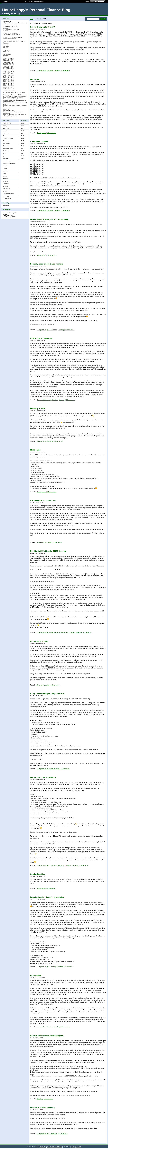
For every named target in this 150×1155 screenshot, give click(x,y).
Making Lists (35, 450)
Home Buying (6, 161)
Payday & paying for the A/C (42, 27)
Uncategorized (7, 198)
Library (5, 168)
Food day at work (37, 408)
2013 (22, 141)
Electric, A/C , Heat (8, 138)
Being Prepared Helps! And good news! (47, 694)
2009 (22, 151)
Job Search (6, 166)
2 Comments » (51, 133)
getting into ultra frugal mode (43, 777)
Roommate (6, 196)
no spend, (50, 632)
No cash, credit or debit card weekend (46, 264)
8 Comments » (65, 210)
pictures (5, 191)
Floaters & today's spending (42, 1108)
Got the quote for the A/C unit (43, 501)
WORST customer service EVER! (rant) (47, 1036)
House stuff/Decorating (9, 163)
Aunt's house (6, 128)
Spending (57, 70)
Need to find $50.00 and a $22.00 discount (48, 551)
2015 (22, 136)
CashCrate (6, 133)
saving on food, (41, 70)
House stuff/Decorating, (44, 400)
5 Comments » (65, 768)
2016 (22, 133)
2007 (22, 156)
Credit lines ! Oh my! (39, 141)
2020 (22, 125)
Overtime (5, 186)
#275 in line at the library (41, 338)
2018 (22, 128)
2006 (22, 158)
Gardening (6, 151)
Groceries (5, 158)
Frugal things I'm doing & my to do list (47, 897)
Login (26, 1)
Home (31, 19)
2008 (22, 153)
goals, (49, 330)
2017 (22, 130)
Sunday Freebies (37, 874)
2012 (22, 143)
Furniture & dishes (8, 148)
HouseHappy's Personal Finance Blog (51, 1147)
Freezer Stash (7, 146)
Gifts (4, 153)
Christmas (5, 136)
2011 (22, 146)
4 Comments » (70, 400)
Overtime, (50, 70)
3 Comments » (69, 330)
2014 (22, 138)
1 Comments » (58, 441)
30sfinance (6, 205)
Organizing (6, 183)
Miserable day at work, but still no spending (49, 219)
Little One (5, 171)
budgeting (5, 130)
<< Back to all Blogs (8, 1)
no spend (5, 181)
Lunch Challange (7, 123)
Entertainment (6, 141)
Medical (5, 176)
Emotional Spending (39, 641)
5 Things (5, 125)
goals (4, 156)
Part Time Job (6, 188)
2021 (22, 123)
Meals (4, 173)
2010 (22, 148)
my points (5, 178)
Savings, (54, 966)
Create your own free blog (37, 1)
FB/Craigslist (6, 143)
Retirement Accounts (8, 193)
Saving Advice (76, 1147)
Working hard (36, 975)
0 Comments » (65, 70)
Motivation (34, 79)
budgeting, (61, 865)
